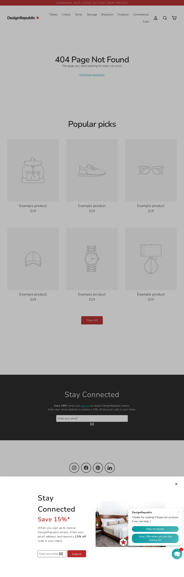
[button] (177, 554)
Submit (76, 554)
